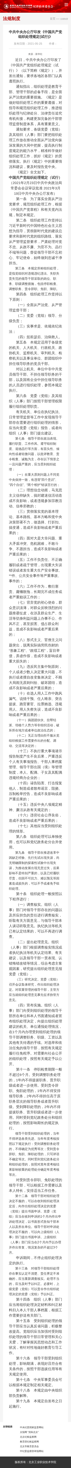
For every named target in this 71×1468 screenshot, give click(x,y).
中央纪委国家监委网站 (32, 1427)
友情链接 (7, 1426)
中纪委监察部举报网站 (32, 1451)
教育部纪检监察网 (29, 1441)
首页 (52, 18)
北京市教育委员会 (29, 1446)
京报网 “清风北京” (29, 1432)
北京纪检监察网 (28, 1437)
